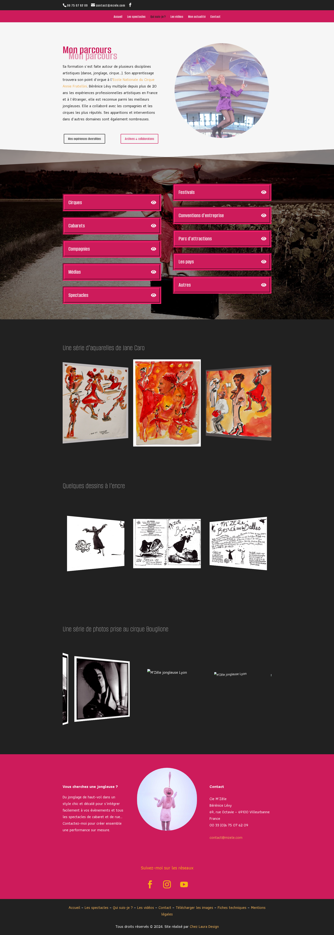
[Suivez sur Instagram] (167, 884)
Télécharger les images (195, 907)
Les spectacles (136, 17)
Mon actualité (196, 17)
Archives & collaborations (139, 138)
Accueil (118, 17)
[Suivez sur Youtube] (184, 884)
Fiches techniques (233, 907)
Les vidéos (176, 17)
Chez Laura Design (204, 926)
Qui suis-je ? (158, 17)
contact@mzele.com (226, 837)
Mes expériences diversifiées (84, 138)
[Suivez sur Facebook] (150, 884)
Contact (215, 17)
